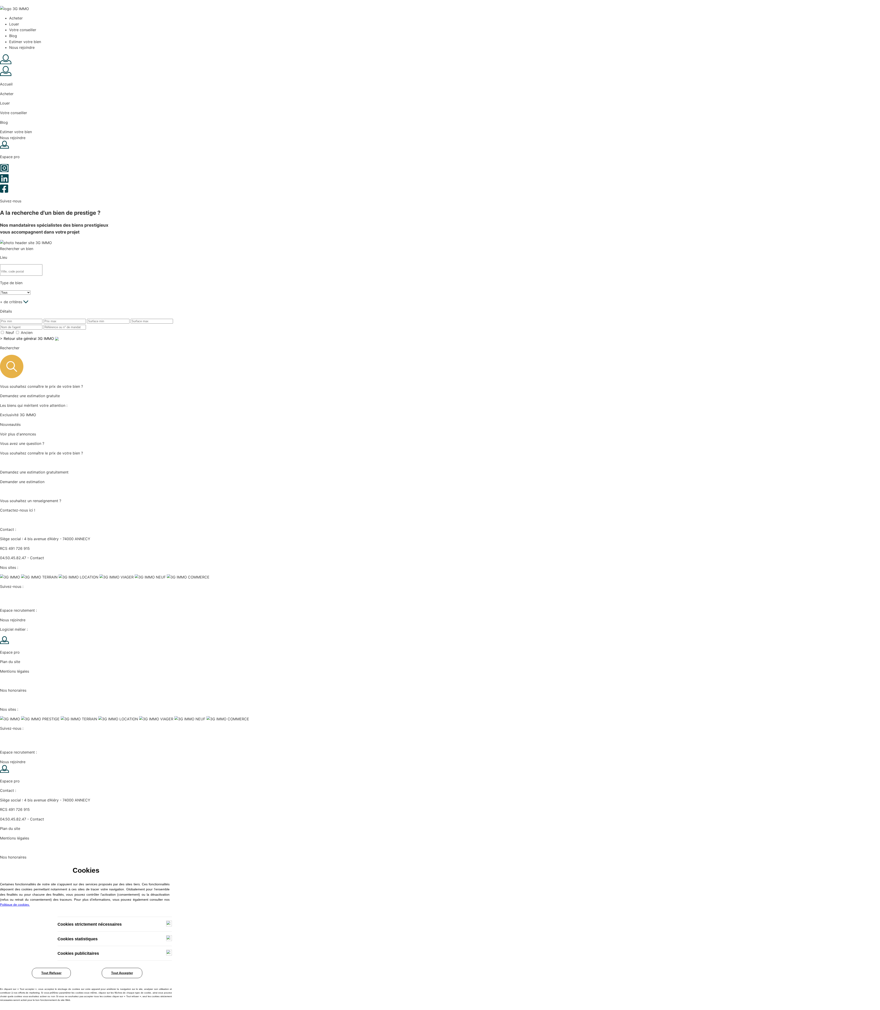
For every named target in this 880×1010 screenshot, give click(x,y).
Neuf (10, 332)
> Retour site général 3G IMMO (27, 338)
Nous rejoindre (22, 47)
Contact (37, 558)
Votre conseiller (22, 30)
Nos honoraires (13, 690)
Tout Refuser (51, 973)
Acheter (16, 18)
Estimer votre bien (25, 41)
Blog (13, 35)
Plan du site (10, 661)
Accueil (6, 84)
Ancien (27, 332)
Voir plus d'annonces (18, 434)
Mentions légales (14, 671)
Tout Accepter (122, 973)
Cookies (7, 681)
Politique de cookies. (15, 904)
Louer (14, 24)
